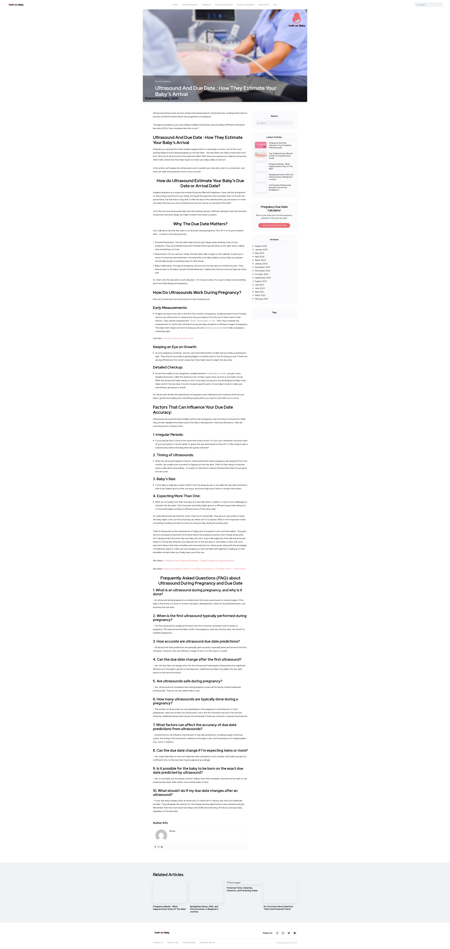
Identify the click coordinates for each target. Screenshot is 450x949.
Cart (275, 4)
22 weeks (221, 373)
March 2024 (260, 260)
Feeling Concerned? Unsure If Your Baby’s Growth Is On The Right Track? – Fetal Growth (205, 568)
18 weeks (210, 373)
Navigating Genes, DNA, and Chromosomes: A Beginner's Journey (204, 909)
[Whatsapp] (159, 846)
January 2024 (261, 263)
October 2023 (261, 274)
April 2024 (259, 256)
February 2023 (261, 298)
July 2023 (259, 284)
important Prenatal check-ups (196, 245)
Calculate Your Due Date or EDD (178, 338)
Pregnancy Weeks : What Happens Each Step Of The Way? (281, 166)
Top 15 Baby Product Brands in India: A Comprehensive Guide (281, 155)
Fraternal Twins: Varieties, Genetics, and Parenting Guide (242, 889)
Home (175, 4)
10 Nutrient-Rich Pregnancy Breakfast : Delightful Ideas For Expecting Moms (199, 560)
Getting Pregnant (190, 4)
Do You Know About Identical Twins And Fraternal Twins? (278, 907)
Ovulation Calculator (246, 4)
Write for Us (264, 4)
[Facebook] (155, 846)
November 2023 (262, 270)
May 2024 (259, 253)
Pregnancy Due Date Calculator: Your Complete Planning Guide (280, 145)
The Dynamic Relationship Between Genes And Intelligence (280, 187)
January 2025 (261, 249)
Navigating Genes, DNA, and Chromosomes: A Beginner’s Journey (281, 176)
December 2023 (262, 267)
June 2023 (260, 288)
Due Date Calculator (224, 4)
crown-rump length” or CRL (203, 320)
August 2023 (261, 281)
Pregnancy (206, 4)
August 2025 (261, 246)
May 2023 (259, 291)
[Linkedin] (162, 846)
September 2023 (263, 277)
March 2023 (260, 295)
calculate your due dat (214, 327)
